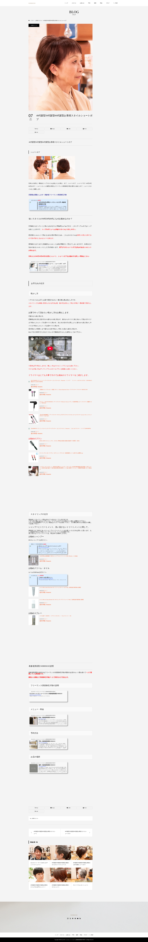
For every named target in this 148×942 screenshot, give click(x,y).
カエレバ (37, 384)
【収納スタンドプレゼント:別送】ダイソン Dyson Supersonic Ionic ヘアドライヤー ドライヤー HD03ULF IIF (63, 389)
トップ (66, 3)
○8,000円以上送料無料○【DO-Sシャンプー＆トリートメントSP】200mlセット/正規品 (59, 556)
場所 (95, 3)
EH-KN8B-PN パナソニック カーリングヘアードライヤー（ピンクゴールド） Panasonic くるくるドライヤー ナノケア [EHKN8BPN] (61, 428)
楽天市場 (34, 386)
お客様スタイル (34, 25)
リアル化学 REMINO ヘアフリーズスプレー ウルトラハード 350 (55, 615)
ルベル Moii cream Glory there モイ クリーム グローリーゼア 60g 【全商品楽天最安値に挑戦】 (60, 587)
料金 (101, 3)
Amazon (39, 386)
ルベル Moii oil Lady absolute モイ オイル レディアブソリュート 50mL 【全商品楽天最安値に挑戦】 (62, 599)
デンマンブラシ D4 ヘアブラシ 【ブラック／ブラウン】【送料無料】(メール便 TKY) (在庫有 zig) (61, 453)
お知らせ (82, 3)
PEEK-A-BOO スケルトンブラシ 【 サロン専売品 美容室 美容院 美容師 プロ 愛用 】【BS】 (60, 440)
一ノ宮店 (115, 3)
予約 (89, 3)
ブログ (107, 3)
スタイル (74, 3)
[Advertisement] (60, 491)
